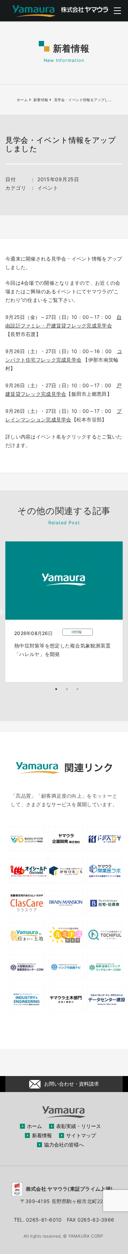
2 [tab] (66, 689)
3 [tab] (77, 689)
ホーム (34, 1126)
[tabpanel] (64, 611)
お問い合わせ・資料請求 (71, 1084)
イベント (47, 188)
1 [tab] (56, 689)
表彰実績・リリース (78, 1126)
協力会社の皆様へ (64, 1145)
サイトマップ (81, 1135)
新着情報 (42, 1135)
